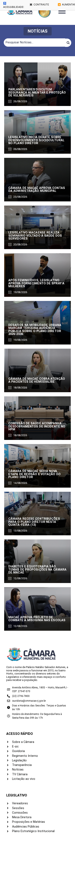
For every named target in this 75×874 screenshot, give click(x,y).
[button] (38, 31)
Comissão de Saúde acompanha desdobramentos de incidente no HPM (36, 426)
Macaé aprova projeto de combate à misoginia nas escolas (36, 619)
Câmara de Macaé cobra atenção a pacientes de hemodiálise (36, 380)
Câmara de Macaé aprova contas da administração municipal (36, 189)
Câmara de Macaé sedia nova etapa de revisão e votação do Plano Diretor (34, 474)
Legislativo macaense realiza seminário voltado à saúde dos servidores (35, 235)
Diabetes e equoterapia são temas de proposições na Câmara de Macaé (37, 569)
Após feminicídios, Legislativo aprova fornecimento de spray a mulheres (36, 283)
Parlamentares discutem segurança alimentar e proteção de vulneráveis (37, 92)
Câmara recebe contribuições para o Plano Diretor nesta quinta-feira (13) (34, 522)
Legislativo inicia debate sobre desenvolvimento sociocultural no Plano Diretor (36, 140)
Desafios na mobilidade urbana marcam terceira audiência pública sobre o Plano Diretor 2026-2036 (34, 329)
